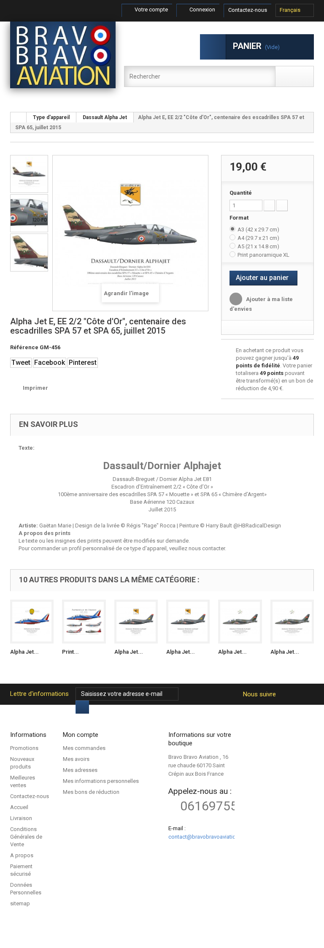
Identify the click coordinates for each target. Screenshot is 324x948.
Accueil (19, 807)
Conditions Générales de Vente (26, 836)
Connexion (201, 9)
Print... (70, 652)
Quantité (241, 193)
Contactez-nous (247, 10)
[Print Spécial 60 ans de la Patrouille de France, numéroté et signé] (83, 621)
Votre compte (150, 9)
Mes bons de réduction (91, 792)
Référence (24, 347)
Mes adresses (80, 770)
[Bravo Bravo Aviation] (63, 55)
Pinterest (83, 363)
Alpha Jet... (24, 652)
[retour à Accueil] (19, 117)
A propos (21, 855)
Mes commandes (84, 748)
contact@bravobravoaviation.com (209, 837)
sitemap (20, 903)
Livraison (21, 818)
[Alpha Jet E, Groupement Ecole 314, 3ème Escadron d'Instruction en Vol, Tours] (292, 621)
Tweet (20, 363)
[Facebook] (285, 694)
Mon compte (80, 735)
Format (240, 218)
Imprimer (35, 388)
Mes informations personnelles (101, 781)
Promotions (24, 748)
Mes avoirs (76, 759)
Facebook (49, 363)
